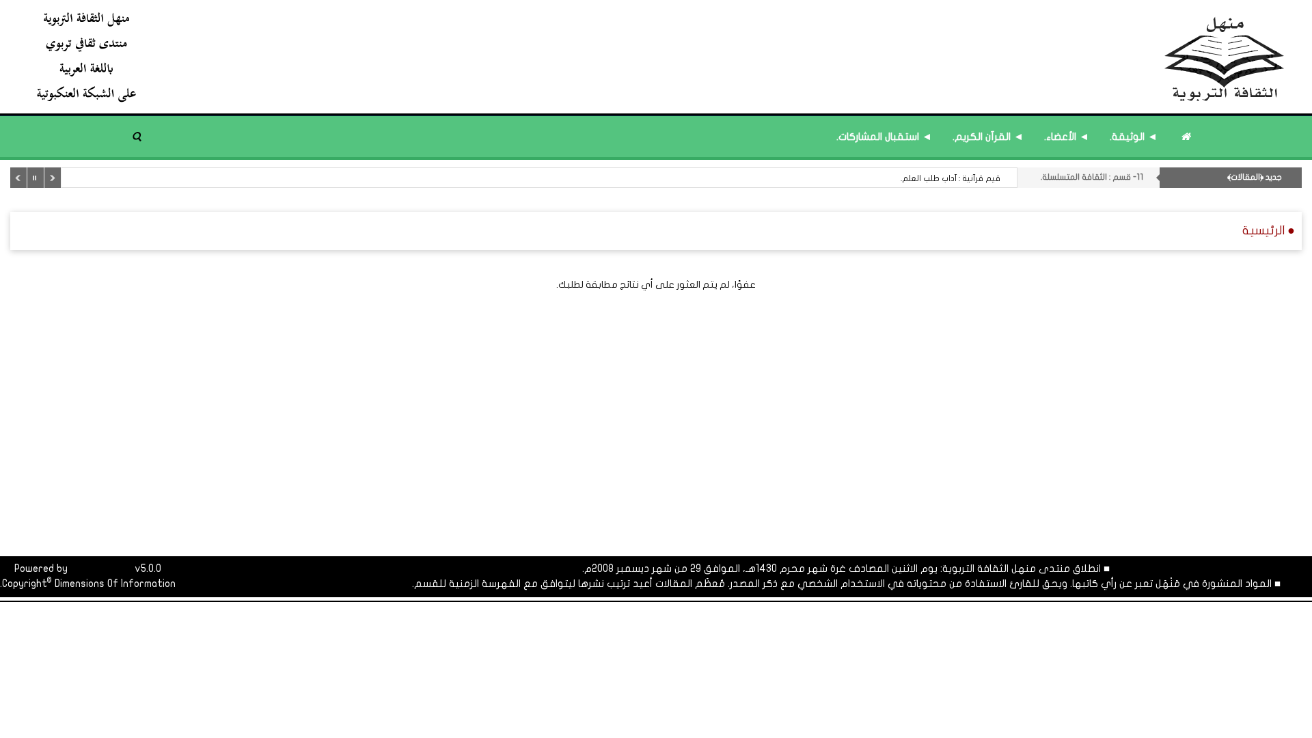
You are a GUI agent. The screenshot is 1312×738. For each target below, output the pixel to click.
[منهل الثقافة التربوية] (661, 56)
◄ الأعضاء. (1066, 136)
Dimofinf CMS (101, 568)
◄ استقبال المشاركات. (884, 136)
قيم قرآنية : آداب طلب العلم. (950, 178)
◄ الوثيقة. (1134, 136)
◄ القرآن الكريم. (988, 136)
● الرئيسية (1268, 230)
